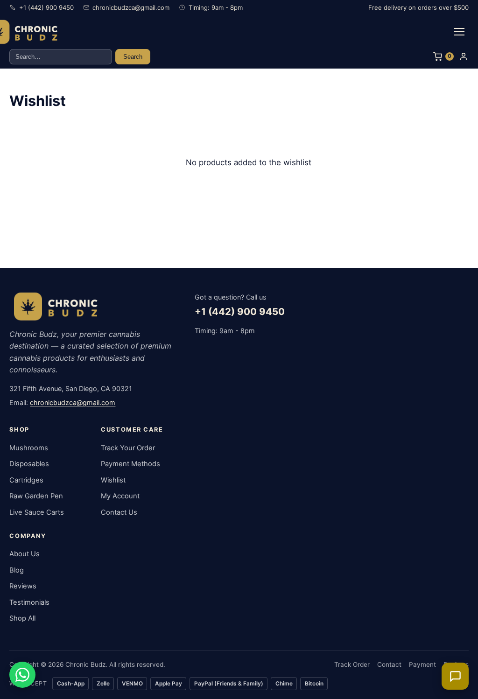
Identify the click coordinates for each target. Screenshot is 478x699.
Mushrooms (28, 448)
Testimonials (29, 602)
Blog (16, 570)
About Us (24, 554)
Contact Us (119, 512)
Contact (389, 664)
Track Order (352, 664)
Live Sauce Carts (36, 512)
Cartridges (26, 480)
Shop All (22, 618)
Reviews (22, 586)
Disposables (29, 464)
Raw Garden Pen (36, 496)
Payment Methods (130, 464)
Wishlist (113, 480)
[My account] (463, 56)
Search (132, 56)
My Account (120, 496)
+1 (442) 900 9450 (240, 311)
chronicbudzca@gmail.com (72, 402)
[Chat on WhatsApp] (22, 675)
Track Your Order (128, 448)
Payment (422, 664)
